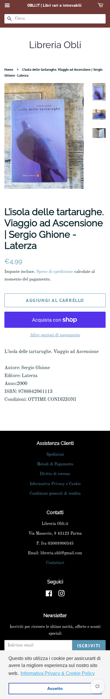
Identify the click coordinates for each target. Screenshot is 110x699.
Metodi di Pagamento (55, 464)
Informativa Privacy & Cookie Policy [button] (58, 673)
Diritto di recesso (55, 474)
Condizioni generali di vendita (55, 494)
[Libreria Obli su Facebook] (48, 595)
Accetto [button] (55, 688)
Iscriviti (89, 646)
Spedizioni (55, 455)
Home (8, 69)
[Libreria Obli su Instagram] (61, 595)
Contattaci (55, 563)
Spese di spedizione (54, 272)
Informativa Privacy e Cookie (55, 484)
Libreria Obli (55, 44)
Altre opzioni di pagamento (55, 335)
